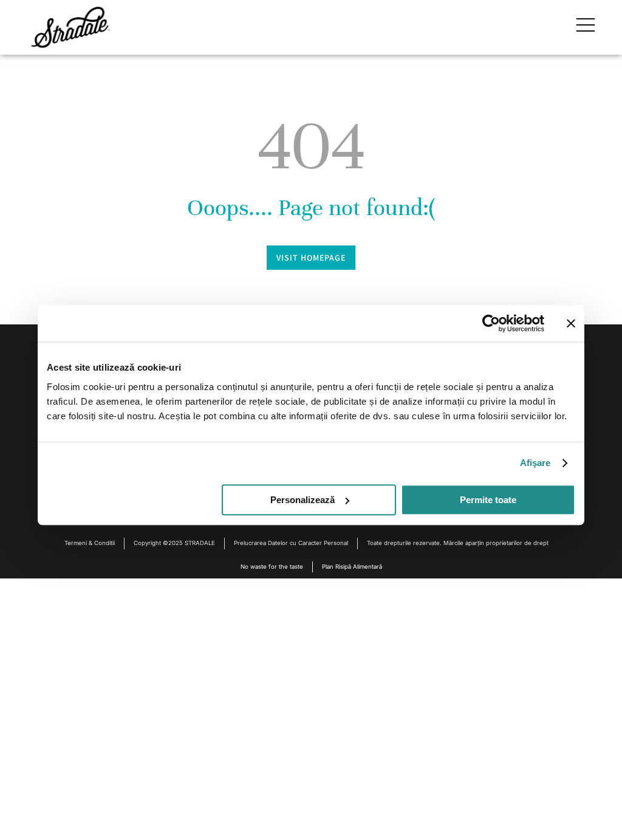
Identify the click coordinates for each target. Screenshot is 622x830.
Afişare (535, 463)
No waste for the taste (272, 566)
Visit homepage (311, 257)
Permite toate (488, 500)
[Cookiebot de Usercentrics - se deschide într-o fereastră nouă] (491, 323)
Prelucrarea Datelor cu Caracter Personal (291, 543)
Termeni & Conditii (89, 543)
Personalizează (302, 500)
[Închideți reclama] (571, 323)
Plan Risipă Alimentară (352, 566)
